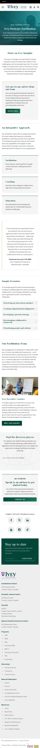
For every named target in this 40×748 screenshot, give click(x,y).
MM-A (7, 649)
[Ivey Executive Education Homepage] (17, 7)
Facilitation (19, 24)
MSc (6, 642)
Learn (7, 708)
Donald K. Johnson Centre (10, 594)
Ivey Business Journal (12, 693)
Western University (18, 745)
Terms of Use (23, 740)
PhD (6, 656)
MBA (6, 639)
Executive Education (12, 652)
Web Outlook (9, 715)
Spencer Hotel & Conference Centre (14, 621)
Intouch (7, 686)
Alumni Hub (8, 712)
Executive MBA (10, 645)
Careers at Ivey (10, 674)
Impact (7, 683)
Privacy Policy (6, 745)
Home (12, 24)
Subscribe (27, 558)
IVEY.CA (4, 1)
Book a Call (13, 111)
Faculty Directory (10, 668)
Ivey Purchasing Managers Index (16, 696)
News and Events (10, 690)
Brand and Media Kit (11, 725)
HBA (6, 635)
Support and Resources (13, 722)
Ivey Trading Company (12, 729)
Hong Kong (8, 659)
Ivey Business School (9, 583)
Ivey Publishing (10, 700)
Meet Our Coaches (12, 423)
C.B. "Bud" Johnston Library (14, 719)
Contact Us (20, 499)
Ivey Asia (4, 605)
